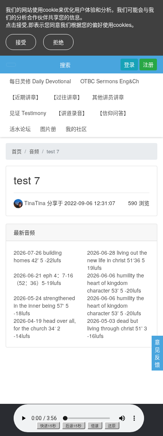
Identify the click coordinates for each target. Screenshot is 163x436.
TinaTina (34, 203)
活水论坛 (20, 128)
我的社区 (76, 128)
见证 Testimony (27, 113)
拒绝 (58, 42)
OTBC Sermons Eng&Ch (109, 81)
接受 (21, 42)
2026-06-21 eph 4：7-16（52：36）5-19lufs (43, 279)
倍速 (95, 425)
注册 (148, 64)
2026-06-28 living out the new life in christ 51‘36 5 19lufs (117, 260)
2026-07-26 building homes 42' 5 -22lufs (38, 256)
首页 (17, 151)
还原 (112, 425)
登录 (129, 64)
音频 (34, 151)
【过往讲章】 (67, 97)
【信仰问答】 (113, 113)
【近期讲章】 (25, 97)
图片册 (48, 128)
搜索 (65, 65)
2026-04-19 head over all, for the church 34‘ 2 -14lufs (45, 328)
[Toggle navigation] (11, 65)
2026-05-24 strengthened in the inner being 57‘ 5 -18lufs (44, 305)
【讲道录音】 (72, 113)
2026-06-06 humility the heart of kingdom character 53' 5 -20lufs (115, 282)
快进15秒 (48, 425)
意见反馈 (157, 353)
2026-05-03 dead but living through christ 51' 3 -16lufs (117, 328)
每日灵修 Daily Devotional (40, 81)
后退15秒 (74, 425)
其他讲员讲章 (108, 97)
